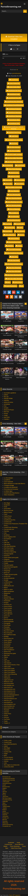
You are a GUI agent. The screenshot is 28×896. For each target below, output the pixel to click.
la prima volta (7, 751)
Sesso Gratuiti (8, 640)
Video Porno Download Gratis (14, 264)
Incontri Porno (20, 165)
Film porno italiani (9, 550)
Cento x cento (8, 740)
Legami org (7, 584)
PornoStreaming (14, 216)
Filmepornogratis (8, 553)
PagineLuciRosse (9, 599)
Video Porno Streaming (14, 267)
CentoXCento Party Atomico (11, 493)
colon (5, 763)
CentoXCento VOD (14, 123)
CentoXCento (14, 79)
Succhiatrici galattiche (10, 393)
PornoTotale (8, 223)
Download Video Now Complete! (14, 38)
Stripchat (4, 814)
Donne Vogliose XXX (10, 537)
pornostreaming (16, 73)
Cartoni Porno (8, 516)
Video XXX (7, 676)
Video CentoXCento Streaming (14, 253)
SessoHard (7, 646)
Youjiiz (6, 721)
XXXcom (6, 717)
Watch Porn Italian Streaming (14, 278)
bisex (5, 755)
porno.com (7, 616)
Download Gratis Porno (14, 132)
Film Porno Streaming (10, 552)
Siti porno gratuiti (8, 647)
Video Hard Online (14, 260)
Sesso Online (8, 231)
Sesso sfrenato (20, 231)
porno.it (6, 617)
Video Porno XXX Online (14, 271)
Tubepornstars (6, 806)
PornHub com (8, 604)
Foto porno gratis (8, 565)
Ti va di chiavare (8, 757)
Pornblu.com (5, 818)
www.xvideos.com (9, 708)
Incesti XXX (7, 576)
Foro (5, 406)
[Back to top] (23, 891)
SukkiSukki (10, 245)
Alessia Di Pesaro (9, 409)
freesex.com (7, 568)
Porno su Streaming (14, 209)
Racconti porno (8, 632)
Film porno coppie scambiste (14, 154)
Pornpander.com (6, 826)
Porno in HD (9, 183)
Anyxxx (4, 811)
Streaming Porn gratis (10, 653)
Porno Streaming (14, 190)
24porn (4, 793)
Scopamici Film (10, 227)
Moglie (6, 595)
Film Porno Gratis (9, 548)
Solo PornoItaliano (9, 649)
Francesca (7, 750)
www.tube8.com (8, 702)
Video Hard (14, 256)
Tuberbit (4, 808)
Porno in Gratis (20, 180)
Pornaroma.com (6, 776)
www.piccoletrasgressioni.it (11, 695)
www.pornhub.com (9, 696)
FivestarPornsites (6, 783)
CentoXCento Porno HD (14, 97)
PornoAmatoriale (8, 619)
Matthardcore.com (9, 585)
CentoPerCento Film (9, 520)
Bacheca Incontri (8, 510)
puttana (6, 394)
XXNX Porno (7, 713)
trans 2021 (7, 417)
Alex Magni (7, 503)
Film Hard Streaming (9, 546)
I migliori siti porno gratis (10, 574)
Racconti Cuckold (9, 631)
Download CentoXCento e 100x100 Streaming (14, 127)
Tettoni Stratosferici (9, 494)
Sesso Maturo (8, 642)
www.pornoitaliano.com (10, 698)
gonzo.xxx (6, 572)
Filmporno (6, 559)
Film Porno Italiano (7, 798)
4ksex (3, 803)
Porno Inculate (8, 608)
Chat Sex (6, 531)
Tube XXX (7, 661)
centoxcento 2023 (9, 766)
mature (6, 746)
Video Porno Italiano (9, 672)
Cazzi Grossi (7, 518)
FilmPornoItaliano (9, 561)
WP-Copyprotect (16, 895)
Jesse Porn (5, 796)
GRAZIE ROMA (8, 398)
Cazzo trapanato (8, 481)
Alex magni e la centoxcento (11, 765)
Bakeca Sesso (8, 512)
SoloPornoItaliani (14, 238)
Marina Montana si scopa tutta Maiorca (14, 483)
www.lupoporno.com (9, 691)
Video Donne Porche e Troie (12, 664)
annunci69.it (7, 508)
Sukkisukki (5, 801)
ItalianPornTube (14, 172)
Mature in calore (8, 589)
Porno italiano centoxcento (14, 187)
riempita (6, 408)
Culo (5, 533)
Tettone (19, 245)
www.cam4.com (8, 687)
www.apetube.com (9, 685)
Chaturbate (5, 816)
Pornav (4, 795)
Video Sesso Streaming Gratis (14, 274)
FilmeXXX (7, 555)
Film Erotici (14, 143)
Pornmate (5, 821)
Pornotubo (7, 627)
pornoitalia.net (14, 212)
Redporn (4, 788)
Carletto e (6, 419)
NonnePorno (7, 597)
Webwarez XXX (8, 681)
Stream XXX (7, 651)
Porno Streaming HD (14, 194)
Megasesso (7, 593)
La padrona (7, 479)
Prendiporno (7, 629)
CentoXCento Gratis (14, 94)
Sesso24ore (7, 644)
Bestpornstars (6, 786)
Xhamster (6, 710)
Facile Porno (14, 136)
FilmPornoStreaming (7, 824)
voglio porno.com (8, 679)
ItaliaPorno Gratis (14, 176)
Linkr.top (4, 791)
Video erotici (7, 666)
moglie (6, 753)
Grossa (6, 413)
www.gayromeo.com (9, 689)
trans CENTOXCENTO (10, 744)
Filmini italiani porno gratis (11, 557)
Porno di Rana (8, 606)
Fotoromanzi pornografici (11, 567)
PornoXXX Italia (20, 223)
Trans (5, 659)
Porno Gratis (8, 180)
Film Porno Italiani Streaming (14, 158)
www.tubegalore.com (10, 704)
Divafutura (7, 535)
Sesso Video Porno (10, 234)
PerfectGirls (7, 600)
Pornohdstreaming (7, 799)
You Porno (7, 719)
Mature (6, 587)
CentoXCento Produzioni (14, 108)
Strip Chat (6, 655)
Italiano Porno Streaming (14, 169)
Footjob (6, 563)
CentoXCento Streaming (14, 112)
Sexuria (21, 234)
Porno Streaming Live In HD (14, 201)
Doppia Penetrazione (11, 285)
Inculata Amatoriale (9, 578)
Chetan (10, 895)
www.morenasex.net (9, 693)
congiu (6, 415)
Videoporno (7, 678)
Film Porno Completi (14, 150)
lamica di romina (8, 402)
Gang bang (7, 570)
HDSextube (5, 823)
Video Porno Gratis (9, 668)
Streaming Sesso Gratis (14, 242)
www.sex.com (8, 700)
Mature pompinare (9, 591)
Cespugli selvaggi (9, 485)
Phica (3, 790)
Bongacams (5, 813)
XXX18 (6, 715)
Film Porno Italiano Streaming (14, 161)
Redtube (6, 636)
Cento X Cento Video (14, 86)
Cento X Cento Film (14, 83)
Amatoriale (7, 505)
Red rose (6, 411)
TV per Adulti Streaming (14, 249)
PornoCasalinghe (9, 621)
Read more (13, 69)
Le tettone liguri (8, 491)
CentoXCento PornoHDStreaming (14, 105)
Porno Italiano (19, 183)
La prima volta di (8, 759)
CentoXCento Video (14, 119)
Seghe (20, 227)
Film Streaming (8, 165)
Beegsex (4, 804)
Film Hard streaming (14, 147)
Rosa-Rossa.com (8, 638)
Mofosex (4, 819)
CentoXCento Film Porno (14, 90)
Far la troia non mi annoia (11, 489)
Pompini (6, 602)
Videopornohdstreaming (8, 780)
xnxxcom (6, 711)
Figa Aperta (7, 544)
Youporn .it (7, 723)
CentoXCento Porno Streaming (14, 101)
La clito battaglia (8, 478)
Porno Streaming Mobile (14, 205)
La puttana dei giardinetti (11, 487)
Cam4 (5, 514)
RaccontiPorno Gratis (10, 634)
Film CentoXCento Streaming (14, 139)
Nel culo (6, 396)
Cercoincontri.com (9, 529)
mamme (6, 761)
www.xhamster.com (9, 706)
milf (22, 285)
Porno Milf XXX (8, 614)
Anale (8, 282)
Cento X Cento (18, 282)
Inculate (6, 580)
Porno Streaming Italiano (14, 198)
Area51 (4, 785)
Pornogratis (7, 623)
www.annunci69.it (9, 683)
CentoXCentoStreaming (8, 778)
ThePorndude (5, 781)
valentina (6, 400)
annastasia (7, 404)
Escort (5, 540)
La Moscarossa (8, 582)
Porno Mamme (8, 612)
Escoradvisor (7, 538)
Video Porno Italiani (9, 670)
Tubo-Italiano (7, 663)
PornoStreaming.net (10, 6)
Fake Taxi (6, 542)
